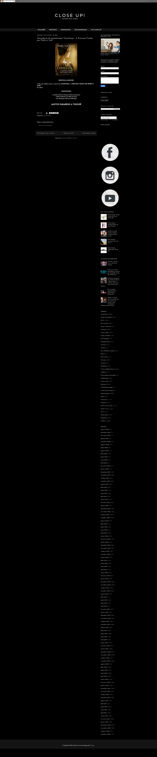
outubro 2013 (105, 621)
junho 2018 (104, 457)
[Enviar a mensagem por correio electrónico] (46, 113)
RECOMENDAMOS (81, 29)
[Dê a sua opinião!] (52, 113)
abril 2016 (104, 533)
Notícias (103, 384)
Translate (115, 119)
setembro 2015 (105, 554)
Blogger (92, 745)
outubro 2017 (105, 478)
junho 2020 (104, 447)
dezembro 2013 (106, 615)
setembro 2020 (106, 441)
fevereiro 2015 (105, 575)
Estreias (103, 360)
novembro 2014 (106, 585)
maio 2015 (104, 566)
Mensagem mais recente (45, 133)
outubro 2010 (105, 731)
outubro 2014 (105, 588)
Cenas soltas (105, 332)
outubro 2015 (105, 551)
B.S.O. (103, 320)
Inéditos (103, 372)
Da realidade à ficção (108, 351)
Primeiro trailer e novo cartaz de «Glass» (113, 263)
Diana (103, 354)
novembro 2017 (106, 475)
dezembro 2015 (106, 545)
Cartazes (104, 329)
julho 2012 (104, 667)
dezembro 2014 (106, 582)
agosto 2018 (105, 450)
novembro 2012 (106, 655)
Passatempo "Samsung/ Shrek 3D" (113, 249)
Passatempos (47, 115)
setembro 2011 (105, 697)
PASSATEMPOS (66, 29)
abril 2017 (104, 496)
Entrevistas (104, 357)
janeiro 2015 (105, 578)
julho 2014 (104, 597)
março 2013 (104, 642)
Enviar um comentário (45, 125)
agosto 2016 (105, 521)
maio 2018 (104, 460)
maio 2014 (104, 603)
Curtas (103, 348)
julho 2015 (104, 560)
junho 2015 (104, 563)
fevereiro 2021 (105, 435)
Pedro (103, 396)
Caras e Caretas (106, 326)
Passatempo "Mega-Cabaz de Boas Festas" (113, 224)
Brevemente (105, 323)
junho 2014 (104, 600)
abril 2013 (104, 639)
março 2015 (104, 572)
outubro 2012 (105, 658)
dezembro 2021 (106, 432)
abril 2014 (104, 606)
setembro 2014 (105, 591)
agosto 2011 (105, 700)
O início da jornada (107, 390)
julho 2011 (104, 703)
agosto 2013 (105, 627)
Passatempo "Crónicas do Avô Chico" (113, 241)
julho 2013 (104, 630)
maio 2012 (104, 673)
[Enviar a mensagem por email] (50, 113)
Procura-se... (105, 399)
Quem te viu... (105, 408)
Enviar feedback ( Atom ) (69, 138)
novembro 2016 (106, 511)
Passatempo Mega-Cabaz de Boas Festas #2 (114, 216)
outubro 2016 (105, 514)
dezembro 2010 (106, 725)
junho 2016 (104, 527)
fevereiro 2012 (105, 682)
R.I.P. (102, 412)
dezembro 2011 (106, 688)
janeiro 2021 (105, 438)
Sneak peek (104, 415)
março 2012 (105, 679)
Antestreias (104, 314)
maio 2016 (104, 530)
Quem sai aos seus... (107, 405)
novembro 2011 (106, 691)
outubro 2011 (105, 694)
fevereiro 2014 (105, 609)
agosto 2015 (105, 557)
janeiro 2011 (105, 722)
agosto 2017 (105, 484)
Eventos (103, 363)
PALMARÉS (41, 29)
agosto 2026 (105, 429)
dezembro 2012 (106, 652)
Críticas (103, 344)
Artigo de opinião (106, 317)
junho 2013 (104, 633)
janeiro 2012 (105, 685)
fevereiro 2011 (105, 719)
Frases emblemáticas (107, 369)
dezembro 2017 (106, 472)
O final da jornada (107, 387)
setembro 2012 (106, 661)
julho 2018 (104, 453)
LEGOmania (105, 378)
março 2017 (104, 499)
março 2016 (105, 536)
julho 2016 (104, 524)
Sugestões (104, 418)
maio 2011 (104, 710)
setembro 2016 (106, 517)
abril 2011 (104, 713)
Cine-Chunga (105, 338)
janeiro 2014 (105, 612)
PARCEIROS (53, 29)
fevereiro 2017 (105, 502)
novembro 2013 (106, 618)
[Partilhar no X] (54, 113)
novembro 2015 (106, 548)
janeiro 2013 (105, 649)
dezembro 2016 (106, 508)
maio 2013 (104, 636)
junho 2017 (104, 490)
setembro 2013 (105, 624)
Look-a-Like (105, 381)
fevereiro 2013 (105, 646)
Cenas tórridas (105, 335)
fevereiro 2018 (105, 466)
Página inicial (68, 133)
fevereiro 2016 (105, 539)
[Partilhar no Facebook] (56, 113)
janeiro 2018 (105, 469)
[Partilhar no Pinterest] (58, 113)
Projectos (104, 402)
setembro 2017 (105, 481)
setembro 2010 (106, 734)
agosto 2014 (105, 594)
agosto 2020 (105, 444)
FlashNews (104, 366)
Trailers (103, 421)
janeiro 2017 (105, 505)
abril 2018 (104, 463)
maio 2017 (104, 493)
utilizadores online (106, 92)
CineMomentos (106, 341)
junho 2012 (104, 670)
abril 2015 (104, 569)
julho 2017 (104, 487)
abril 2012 (104, 676)
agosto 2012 (105, 664)
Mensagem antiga (89, 133)
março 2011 (104, 716)
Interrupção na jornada (108, 375)
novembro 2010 (106, 728)
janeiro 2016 (105, 542)
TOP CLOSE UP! (96, 29)
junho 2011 (104, 706)
